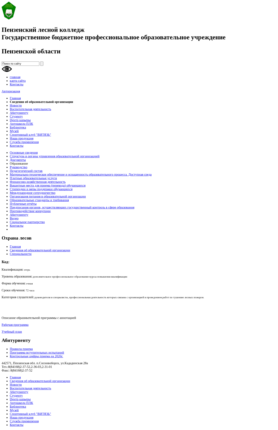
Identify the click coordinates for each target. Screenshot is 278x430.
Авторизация (11, 91)
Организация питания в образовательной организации (48, 196)
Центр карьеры (20, 120)
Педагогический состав (26, 171)
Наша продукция (21, 138)
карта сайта (18, 80)
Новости (16, 105)
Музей (14, 131)
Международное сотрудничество (32, 192)
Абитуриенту (19, 113)
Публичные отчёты (23, 203)
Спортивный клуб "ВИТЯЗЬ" (30, 134)
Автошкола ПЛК (21, 123)
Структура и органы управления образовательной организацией (55, 156)
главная (15, 77)
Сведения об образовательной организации (40, 250)
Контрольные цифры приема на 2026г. (36, 356)
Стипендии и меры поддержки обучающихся (41, 189)
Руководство (18, 167)
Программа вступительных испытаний (37, 352)
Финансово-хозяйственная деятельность (38, 182)
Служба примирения (24, 142)
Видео (14, 218)
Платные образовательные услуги (33, 178)
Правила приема (21, 349)
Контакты (16, 84)
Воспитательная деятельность (30, 109)
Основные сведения (24, 152)
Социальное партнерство (27, 222)
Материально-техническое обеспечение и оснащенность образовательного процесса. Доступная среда (81, 174)
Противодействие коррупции (30, 211)
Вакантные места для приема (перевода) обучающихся (47, 185)
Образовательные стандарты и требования (39, 200)
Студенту (16, 116)
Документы (18, 160)
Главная (15, 98)
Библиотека (18, 127)
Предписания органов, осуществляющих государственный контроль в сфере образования (72, 207)
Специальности (21, 254)
